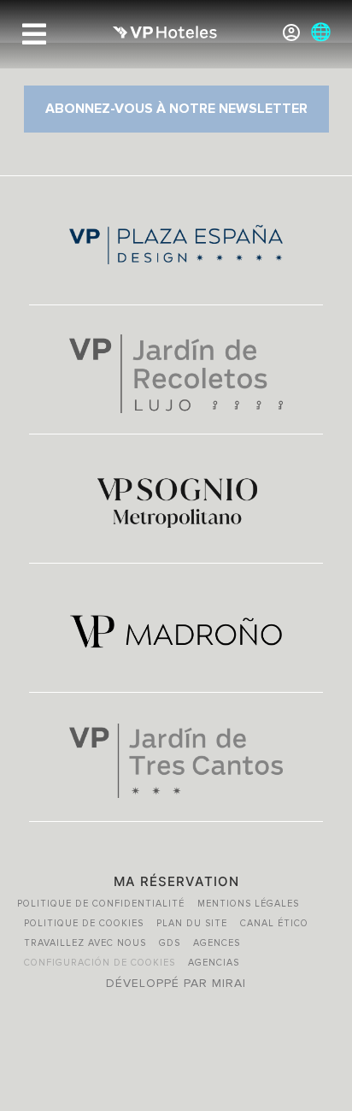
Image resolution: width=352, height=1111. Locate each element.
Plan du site (191, 923)
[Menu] (34, 34)
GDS (169, 942)
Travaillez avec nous (85, 942)
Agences (216, 942)
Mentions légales (248, 903)
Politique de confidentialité (101, 903)
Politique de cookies (84, 923)
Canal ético (274, 923)
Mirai (229, 983)
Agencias (213, 962)
